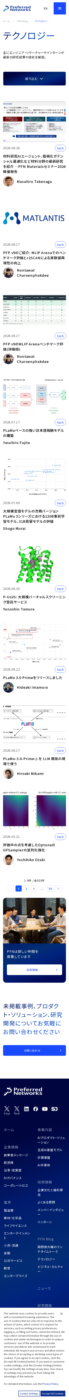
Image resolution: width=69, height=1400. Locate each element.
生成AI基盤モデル (50, 1149)
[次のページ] (58, 888)
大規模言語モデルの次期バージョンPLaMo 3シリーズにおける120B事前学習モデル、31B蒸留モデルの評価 (34, 516)
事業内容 (45, 1129)
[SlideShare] (54, 1109)
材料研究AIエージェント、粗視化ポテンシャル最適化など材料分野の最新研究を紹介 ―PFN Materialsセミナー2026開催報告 (34, 164)
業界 (7, 1202)
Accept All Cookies (53, 1393)
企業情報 (11, 1146)
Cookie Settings (29, 1393)
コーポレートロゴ (16, 1185)
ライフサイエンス (15, 1225)
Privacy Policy (50, 1384)
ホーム (6, 21)
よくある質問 (46, 1202)
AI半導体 (44, 1165)
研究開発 (45, 1305)
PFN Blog (22, 21)
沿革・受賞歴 (13, 1170)
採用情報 (45, 1181)
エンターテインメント (17, 1235)
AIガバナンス (13, 1177)
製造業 (8, 1210)
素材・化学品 (13, 1218)
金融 (7, 1253)
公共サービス (13, 1260)
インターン (45, 1222)
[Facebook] (35, 1109)
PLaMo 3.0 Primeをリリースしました (32, 677)
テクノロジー (47, 1259)
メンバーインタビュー (51, 1212)
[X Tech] (17, 1110)
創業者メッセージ (16, 1155)
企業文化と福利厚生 (50, 1192)
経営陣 (8, 1162)
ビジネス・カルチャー (50, 1268)
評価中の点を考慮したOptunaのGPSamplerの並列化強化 (29, 847)
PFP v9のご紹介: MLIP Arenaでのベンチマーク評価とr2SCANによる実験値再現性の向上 (34, 257)
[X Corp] (7, 1110)
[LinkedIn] (26, 1109)
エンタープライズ (15, 1275)
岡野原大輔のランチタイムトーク (50, 1249)
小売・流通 (11, 1245)
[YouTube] (45, 1109)
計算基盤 (44, 1157)
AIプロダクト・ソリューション (51, 1139)
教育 (7, 1268)
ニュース (44, 1288)
